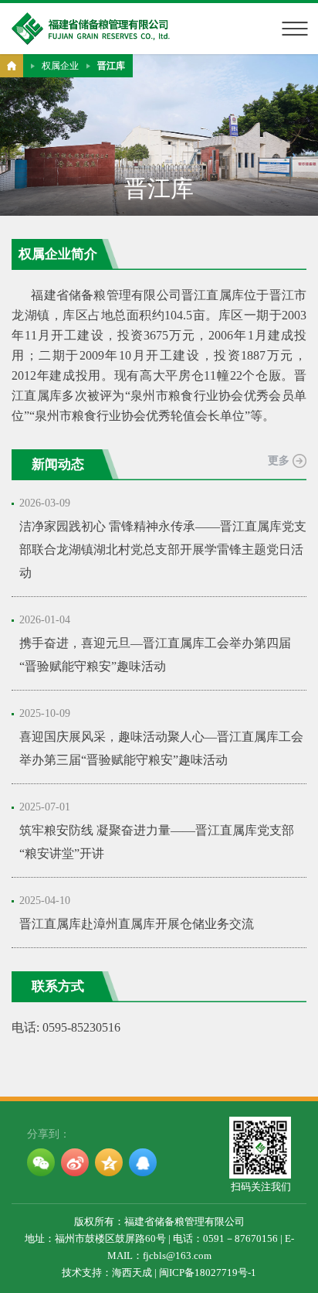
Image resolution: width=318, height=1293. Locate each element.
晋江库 (111, 65)
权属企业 (60, 65)
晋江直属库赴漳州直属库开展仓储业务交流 (136, 923)
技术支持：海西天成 (107, 1272)
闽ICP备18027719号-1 (207, 1272)
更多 (278, 460)
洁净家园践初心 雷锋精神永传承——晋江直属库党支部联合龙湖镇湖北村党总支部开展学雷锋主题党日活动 (162, 549)
